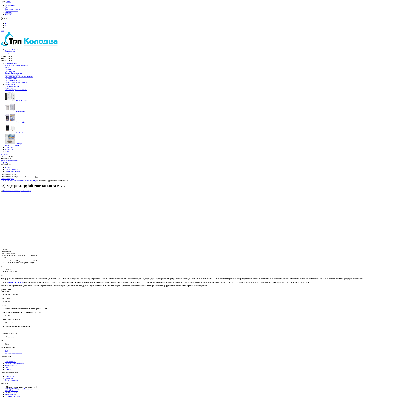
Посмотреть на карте (12, 396)
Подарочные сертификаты (14, 363)
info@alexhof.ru (10, 394)
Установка (8, 14)
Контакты (8, 13)
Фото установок (10, 51)
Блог (6, 7)
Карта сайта (9, 369)
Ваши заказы (9, 376)
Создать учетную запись (13, 353)
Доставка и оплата (11, 11)
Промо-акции (10, 5)
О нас (7, 360)
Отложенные (9, 378)
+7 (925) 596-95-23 (11, 391)
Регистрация (9, 179)
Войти (3, 179)
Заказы (7, 167)
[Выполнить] (37, 177)
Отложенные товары (12, 9)
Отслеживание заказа (8, 177)
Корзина (4, 160)
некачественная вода (15, 282)
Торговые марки (11, 365)
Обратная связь (10, 362)
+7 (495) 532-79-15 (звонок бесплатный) (19, 389)
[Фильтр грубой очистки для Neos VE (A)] (16, 191)
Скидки (7, 53)
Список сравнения (11, 49)
